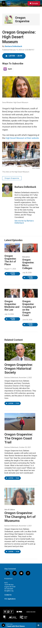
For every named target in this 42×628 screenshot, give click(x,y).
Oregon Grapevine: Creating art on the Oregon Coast (29, 308)
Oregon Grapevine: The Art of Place (10, 260)
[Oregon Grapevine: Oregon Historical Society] (19, 351)
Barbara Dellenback (13, 46)
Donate (35, 3)
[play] (3, 625)
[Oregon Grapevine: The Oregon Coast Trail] (19, 421)
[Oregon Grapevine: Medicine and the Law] (12, 293)
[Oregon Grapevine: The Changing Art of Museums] (19, 496)
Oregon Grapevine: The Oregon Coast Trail (18, 438)
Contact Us (8, 595)
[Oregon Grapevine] (8, 19)
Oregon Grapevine (22, 19)
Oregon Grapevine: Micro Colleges (28, 264)
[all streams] (39, 625)
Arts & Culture (9, 509)
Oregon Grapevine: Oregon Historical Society (18, 369)
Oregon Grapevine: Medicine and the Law (11, 305)
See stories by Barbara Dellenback (24, 221)
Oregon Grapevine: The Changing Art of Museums (20, 517)
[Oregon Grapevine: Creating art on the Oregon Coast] (30, 293)
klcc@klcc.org (8, 591)
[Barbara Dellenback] (7, 190)
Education (26, 257)
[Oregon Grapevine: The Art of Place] (12, 248)
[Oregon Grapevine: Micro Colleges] (30, 248)
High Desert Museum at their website (22, 138)
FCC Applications (10, 599)
